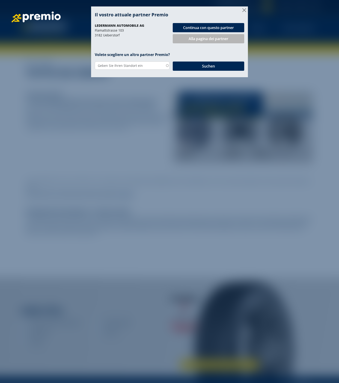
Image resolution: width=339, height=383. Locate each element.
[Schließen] (244, 10)
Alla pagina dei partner (208, 38)
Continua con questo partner (208, 27)
